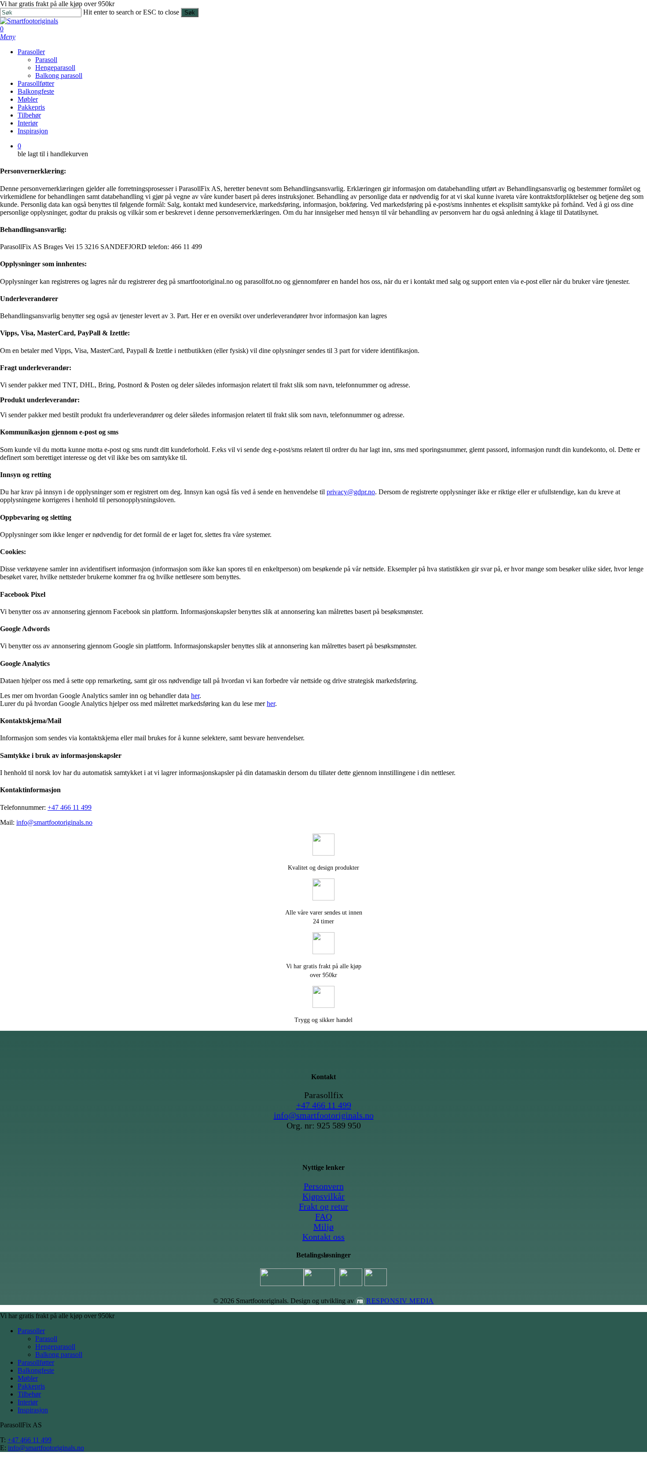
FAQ (323, 1216)
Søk (189, 12)
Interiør (28, 1402)
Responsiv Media (400, 1301)
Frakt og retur (323, 1206)
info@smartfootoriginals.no (54, 822)
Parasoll (46, 1338)
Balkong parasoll (58, 1354)
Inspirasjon (33, 1410)
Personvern (324, 1186)
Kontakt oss (323, 1237)
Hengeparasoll (55, 1346)
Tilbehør (29, 1394)
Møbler (28, 1378)
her (195, 695)
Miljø (323, 1226)
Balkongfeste (36, 1370)
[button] (7, 36)
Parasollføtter (36, 1362)
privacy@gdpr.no (351, 492)
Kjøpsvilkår (323, 1196)
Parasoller (31, 1330)
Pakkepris (31, 1386)
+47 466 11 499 (70, 807)
